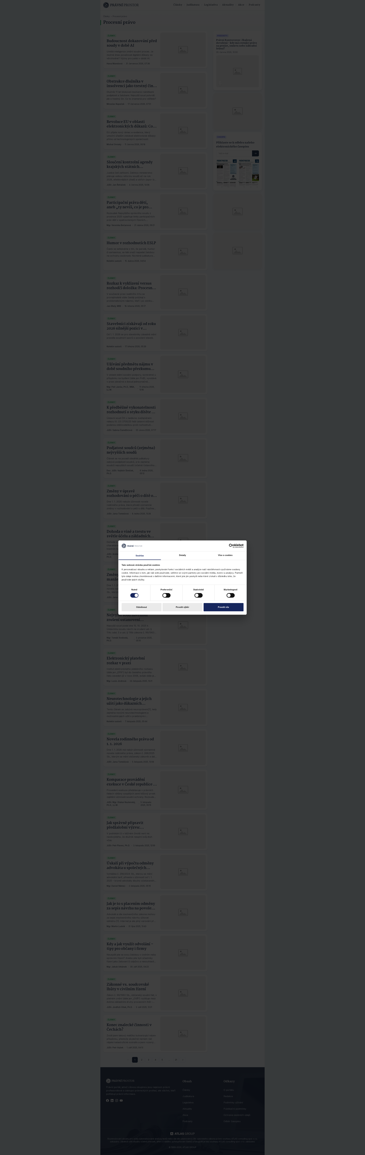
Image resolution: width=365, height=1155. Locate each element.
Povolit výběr (182, 607)
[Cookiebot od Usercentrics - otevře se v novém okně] (231, 546)
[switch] (166, 595)
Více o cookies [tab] (225, 555)
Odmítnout (141, 607)
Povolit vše (223, 607)
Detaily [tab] (182, 555)
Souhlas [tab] (140, 555)
